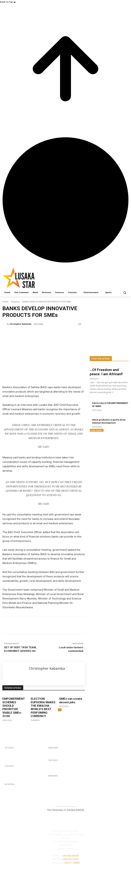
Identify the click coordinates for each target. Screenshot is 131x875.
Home (5, 301)
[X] (34, 625)
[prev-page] (59, 709)
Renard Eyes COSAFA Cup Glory (64, 756)
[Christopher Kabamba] (4, 324)
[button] (125, 292)
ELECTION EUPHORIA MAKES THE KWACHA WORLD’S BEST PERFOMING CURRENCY (43, 707)
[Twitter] (114, 846)
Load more (96, 430)
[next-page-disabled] (61, 709)
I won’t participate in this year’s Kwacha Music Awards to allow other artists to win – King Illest (22, 778)
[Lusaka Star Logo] (25, 277)
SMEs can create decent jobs (70, 700)
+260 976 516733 (70, 859)
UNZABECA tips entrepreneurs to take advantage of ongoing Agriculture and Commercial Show (21, 759)
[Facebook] (27, 625)
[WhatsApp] (50, 625)
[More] (58, 625)
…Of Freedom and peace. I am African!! (106, 372)
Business (15, 301)
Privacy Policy (61, 869)
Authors (47, 869)
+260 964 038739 (70, 855)
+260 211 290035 (71, 862)
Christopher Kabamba (20, 324)
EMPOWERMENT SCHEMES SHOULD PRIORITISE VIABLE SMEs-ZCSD (13, 707)
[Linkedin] (42, 625)
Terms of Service (79, 869)
